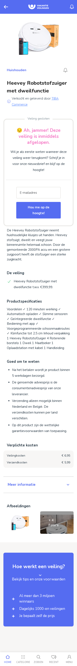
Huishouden (16, 70)
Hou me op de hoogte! (38, 210)
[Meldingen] (71, 6)
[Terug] (6, 7)
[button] (38, 485)
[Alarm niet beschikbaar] (65, 70)
